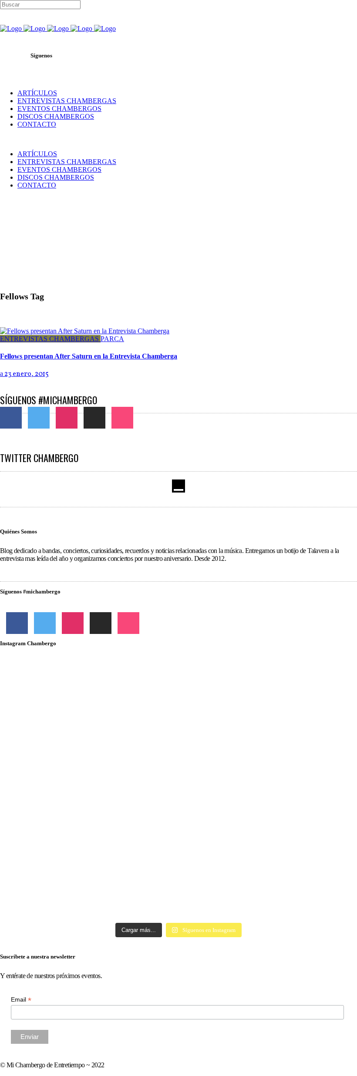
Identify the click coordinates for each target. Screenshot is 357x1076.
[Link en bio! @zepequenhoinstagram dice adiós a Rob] (179, 762)
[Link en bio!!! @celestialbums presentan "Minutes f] (179, 699)
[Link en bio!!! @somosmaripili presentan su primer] (58, 868)
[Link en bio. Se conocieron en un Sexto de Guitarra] (58, 695)
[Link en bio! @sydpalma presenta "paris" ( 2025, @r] (299, 782)
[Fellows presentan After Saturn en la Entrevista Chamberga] (84, 331)
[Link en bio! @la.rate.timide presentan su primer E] (299, 699)
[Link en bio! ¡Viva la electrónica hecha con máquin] (179, 872)
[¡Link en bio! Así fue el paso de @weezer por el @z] (299, 848)
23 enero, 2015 (26, 374)
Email (21, 1000)
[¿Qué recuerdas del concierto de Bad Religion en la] (58, 754)
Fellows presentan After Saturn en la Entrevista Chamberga (88, 356)
